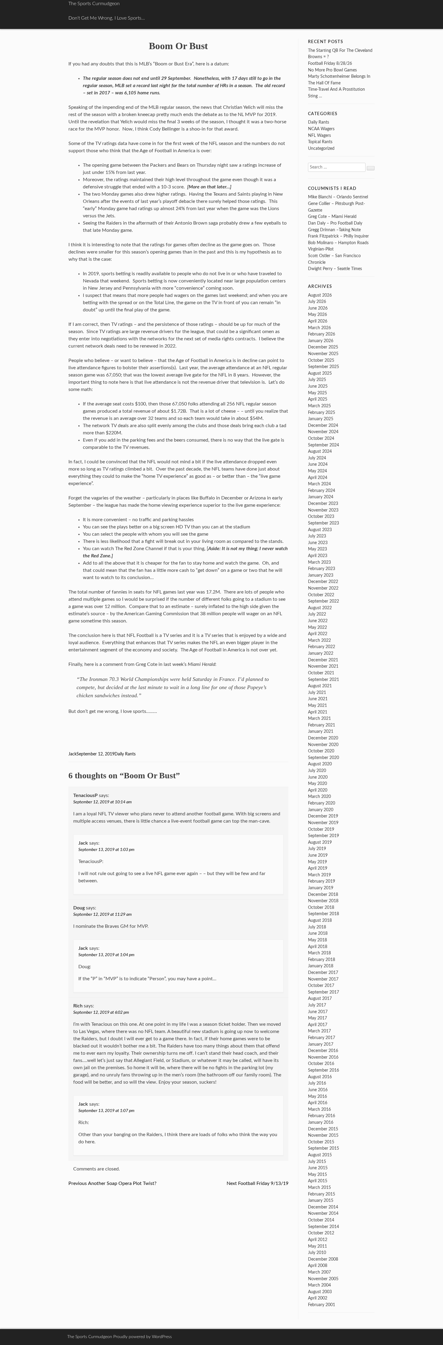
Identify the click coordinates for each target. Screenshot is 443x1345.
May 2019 (317, 862)
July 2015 (317, 1161)
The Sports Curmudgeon (94, 3)
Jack (72, 754)
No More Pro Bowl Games (332, 70)
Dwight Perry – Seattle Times (335, 268)
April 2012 (317, 1239)
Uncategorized (321, 148)
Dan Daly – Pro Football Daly (335, 223)
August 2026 (320, 295)
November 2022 (323, 588)
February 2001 (321, 1304)
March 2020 (319, 796)
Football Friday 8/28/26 (330, 63)
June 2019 (318, 855)
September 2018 (323, 914)
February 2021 (321, 725)
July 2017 (317, 1005)
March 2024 (319, 484)
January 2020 (320, 810)
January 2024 (320, 497)
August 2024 (320, 451)
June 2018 (318, 933)
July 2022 (317, 614)
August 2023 (320, 530)
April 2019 (317, 868)
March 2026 (319, 328)
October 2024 (321, 438)
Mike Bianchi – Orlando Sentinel (338, 197)
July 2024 (317, 458)
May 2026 (317, 314)
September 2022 (323, 601)
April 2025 (317, 399)
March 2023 (319, 562)
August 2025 (320, 373)
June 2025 (318, 386)
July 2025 (317, 379)
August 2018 (320, 920)
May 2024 (317, 471)
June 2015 (318, 1168)
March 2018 (319, 953)
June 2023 (318, 542)
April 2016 (317, 1103)
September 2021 (323, 679)
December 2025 (323, 347)
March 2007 (319, 1272)
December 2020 (323, 738)
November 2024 (323, 432)
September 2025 (323, 366)
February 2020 (321, 803)
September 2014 (323, 1226)
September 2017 (323, 992)
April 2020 (317, 790)
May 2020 (317, 783)
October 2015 (321, 1142)
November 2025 (323, 353)
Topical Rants (320, 142)
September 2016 (323, 1070)
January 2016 (320, 1122)
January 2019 (320, 888)
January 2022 (320, 653)
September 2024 (323, 445)
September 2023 (323, 523)
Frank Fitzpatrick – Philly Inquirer (338, 236)
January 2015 (320, 1200)
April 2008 (317, 1265)
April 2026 (317, 321)
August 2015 (320, 1155)
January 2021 (320, 731)
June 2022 (318, 621)
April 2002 (317, 1298)
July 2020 (317, 770)
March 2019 (319, 875)
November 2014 (323, 1213)
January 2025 (320, 419)
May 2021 (317, 705)
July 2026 (317, 301)
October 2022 (321, 595)
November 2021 (323, 666)
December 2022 (323, 581)
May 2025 (317, 393)
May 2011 (317, 1246)
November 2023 (323, 510)
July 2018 (317, 927)
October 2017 (321, 985)
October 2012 (321, 1233)
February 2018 (321, 959)
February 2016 (321, 1115)
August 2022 (320, 608)
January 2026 (320, 341)
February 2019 (321, 881)
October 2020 (321, 751)
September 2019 (323, 835)
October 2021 (321, 673)
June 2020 (318, 777)
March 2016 (319, 1109)
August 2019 (320, 842)
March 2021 (319, 718)
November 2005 (323, 1279)
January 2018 (320, 966)
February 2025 (321, 412)
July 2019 (317, 848)
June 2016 (318, 1090)
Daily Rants (125, 754)
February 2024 (321, 490)
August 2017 (320, 998)
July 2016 (317, 1083)
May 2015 (317, 1174)
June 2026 (318, 308)
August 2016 (320, 1077)
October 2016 (321, 1063)
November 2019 (323, 823)
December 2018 (323, 894)
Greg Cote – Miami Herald (332, 216)
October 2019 (321, 829)
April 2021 (317, 712)
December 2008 (323, 1259)
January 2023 (320, 575)
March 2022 (319, 640)
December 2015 (323, 1129)
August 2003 (320, 1292)
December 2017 (323, 972)
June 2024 (318, 464)
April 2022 (317, 634)
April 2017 (317, 1024)
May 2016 (317, 1096)
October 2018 (321, 907)
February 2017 (321, 1037)
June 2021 (318, 699)
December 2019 (323, 816)
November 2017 (323, 979)
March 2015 (319, 1187)
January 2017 (320, 1044)
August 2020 (320, 764)
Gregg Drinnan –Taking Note (334, 230)
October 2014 (321, 1220)
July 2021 (317, 692)
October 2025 (321, 360)
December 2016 (323, 1050)
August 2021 (320, 686)
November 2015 (323, 1135)
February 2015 (321, 1194)
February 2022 (321, 646)
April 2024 (317, 477)
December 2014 (323, 1207)
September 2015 (323, 1148)
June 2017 (318, 1012)
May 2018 (317, 940)
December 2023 (323, 503)
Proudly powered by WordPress (142, 1337)
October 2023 (321, 516)
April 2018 (317, 946)
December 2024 (323, 425)
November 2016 (323, 1057)
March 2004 (319, 1285)
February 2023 (321, 568)
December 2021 (323, 660)
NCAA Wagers (321, 129)
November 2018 (323, 901)
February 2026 (321, 334)
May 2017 (317, 1018)
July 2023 (317, 536)
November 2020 (323, 744)
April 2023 (317, 555)
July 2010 (317, 1252)
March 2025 (319, 406)
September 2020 (323, 757)
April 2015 (317, 1181)
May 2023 (317, 549)
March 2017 (319, 1031)
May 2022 (317, 627)
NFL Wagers (319, 135)
